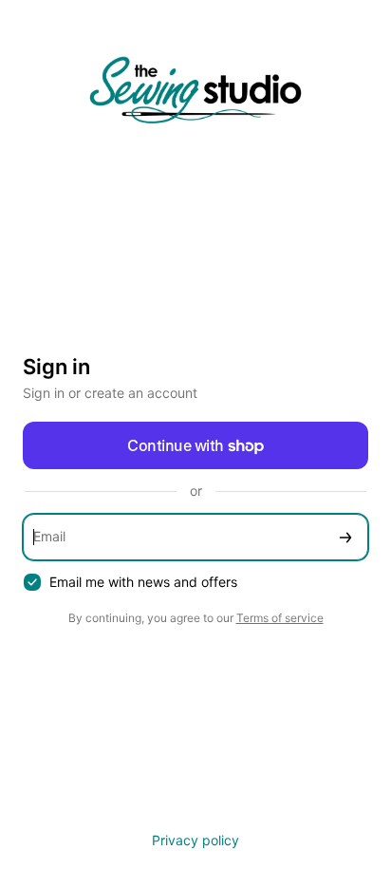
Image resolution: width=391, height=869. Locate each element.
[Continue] (345, 537)
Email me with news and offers (143, 582)
